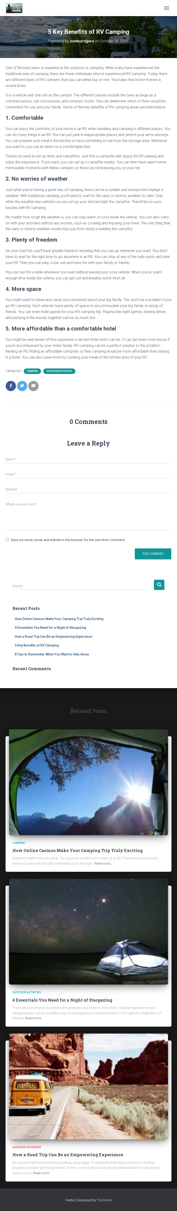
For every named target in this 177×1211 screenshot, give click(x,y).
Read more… (103, 863)
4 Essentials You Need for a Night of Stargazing (50, 627)
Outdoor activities (59, 371)
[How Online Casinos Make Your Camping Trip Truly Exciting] (88, 782)
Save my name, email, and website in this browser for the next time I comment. (68, 540)
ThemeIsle (104, 1200)
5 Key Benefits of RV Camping (37, 645)
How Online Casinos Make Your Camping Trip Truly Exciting (59, 619)
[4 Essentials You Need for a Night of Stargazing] (88, 931)
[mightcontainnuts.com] (16, 8)
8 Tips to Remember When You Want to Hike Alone (52, 654)
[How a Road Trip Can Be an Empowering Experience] (88, 1086)
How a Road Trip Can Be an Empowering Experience (53, 636)
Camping (32, 371)
